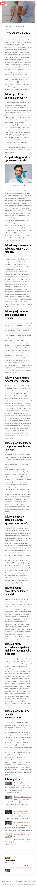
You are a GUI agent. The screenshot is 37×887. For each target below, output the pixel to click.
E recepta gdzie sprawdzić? (22, 822)
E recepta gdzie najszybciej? (22, 797)
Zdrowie (18, 29)
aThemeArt (30, 884)
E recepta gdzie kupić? (21, 811)
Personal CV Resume (14, 884)
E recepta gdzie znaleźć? (21, 783)
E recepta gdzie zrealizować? (22, 834)
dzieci (28, 767)
